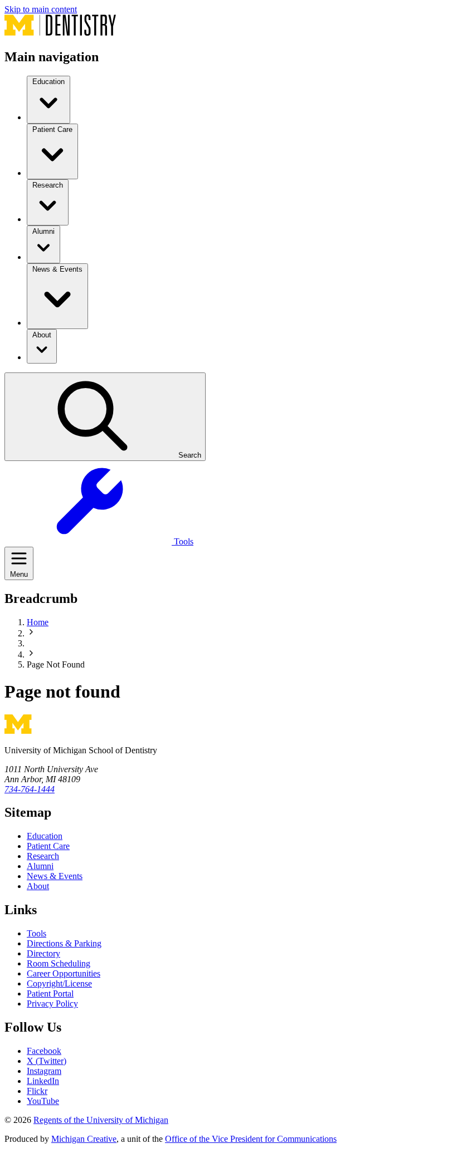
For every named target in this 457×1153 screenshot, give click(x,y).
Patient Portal (50, 993)
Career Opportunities (63, 973)
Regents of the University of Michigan (100, 1120)
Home (37, 622)
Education (44, 836)
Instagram (44, 1071)
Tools (36, 933)
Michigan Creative (83, 1139)
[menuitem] (48, 100)
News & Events (54, 876)
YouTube (43, 1101)
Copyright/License (59, 983)
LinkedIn (43, 1081)
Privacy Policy (52, 1003)
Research (43, 856)
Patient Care (48, 846)
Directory (43, 953)
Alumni (40, 866)
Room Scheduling (58, 963)
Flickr (37, 1091)
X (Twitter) (46, 1061)
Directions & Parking (64, 943)
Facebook (44, 1051)
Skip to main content (40, 9)
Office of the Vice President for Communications (251, 1139)
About (38, 886)
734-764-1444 (29, 789)
